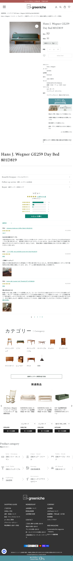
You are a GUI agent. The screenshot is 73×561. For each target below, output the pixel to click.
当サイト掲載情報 (52, 534)
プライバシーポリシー (11, 522)
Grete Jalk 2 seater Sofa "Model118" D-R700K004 (20, 281)
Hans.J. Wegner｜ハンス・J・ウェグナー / (13, 16)
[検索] (60, 7)
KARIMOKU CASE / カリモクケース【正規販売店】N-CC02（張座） (45, 410)
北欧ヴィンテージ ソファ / (32, 16)
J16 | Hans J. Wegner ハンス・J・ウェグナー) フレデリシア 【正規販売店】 (10, 410)
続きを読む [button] (5, 300)
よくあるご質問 (9, 520)
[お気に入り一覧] (69, 7)
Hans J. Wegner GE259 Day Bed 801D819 (27, 13)
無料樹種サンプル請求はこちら (56, 123)
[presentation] (1, 406)
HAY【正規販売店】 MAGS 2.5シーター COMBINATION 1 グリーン (62, 410)
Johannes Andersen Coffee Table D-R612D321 (19, 228)
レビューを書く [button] (36, 216)
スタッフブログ (52, 520)
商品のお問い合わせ (32, 526)
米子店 (63, 514)
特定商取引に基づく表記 (11, 525)
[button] (26, 202)
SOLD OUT (60, 55)
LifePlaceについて (52, 511)
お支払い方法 (8, 511)
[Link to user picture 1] (7, 271)
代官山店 (56, 514)
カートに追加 (11, 431)
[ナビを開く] (4, 7)
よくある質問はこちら (66, 132)
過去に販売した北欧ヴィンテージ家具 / (51, 16)
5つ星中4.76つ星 (41, 196)
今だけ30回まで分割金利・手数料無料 (36, 1)
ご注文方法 (7, 508)
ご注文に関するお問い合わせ (34, 523)
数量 (44, 49)
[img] (6, 231)
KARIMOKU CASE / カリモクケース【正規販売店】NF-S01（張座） (27, 410)
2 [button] (34, 317)
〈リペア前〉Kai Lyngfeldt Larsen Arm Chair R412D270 (21, 251)
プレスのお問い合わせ (32, 529)
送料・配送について (10, 514)
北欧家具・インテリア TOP (8, 13)
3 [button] (37, 317)
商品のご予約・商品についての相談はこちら (60, 114)
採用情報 (50, 517)
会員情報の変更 (30, 514)
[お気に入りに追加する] (44, 55)
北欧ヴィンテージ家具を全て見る (36, 376)
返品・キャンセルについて (12, 517)
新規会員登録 (30, 511)
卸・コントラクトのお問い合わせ (36, 532)
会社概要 (50, 508)
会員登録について (31, 508)
